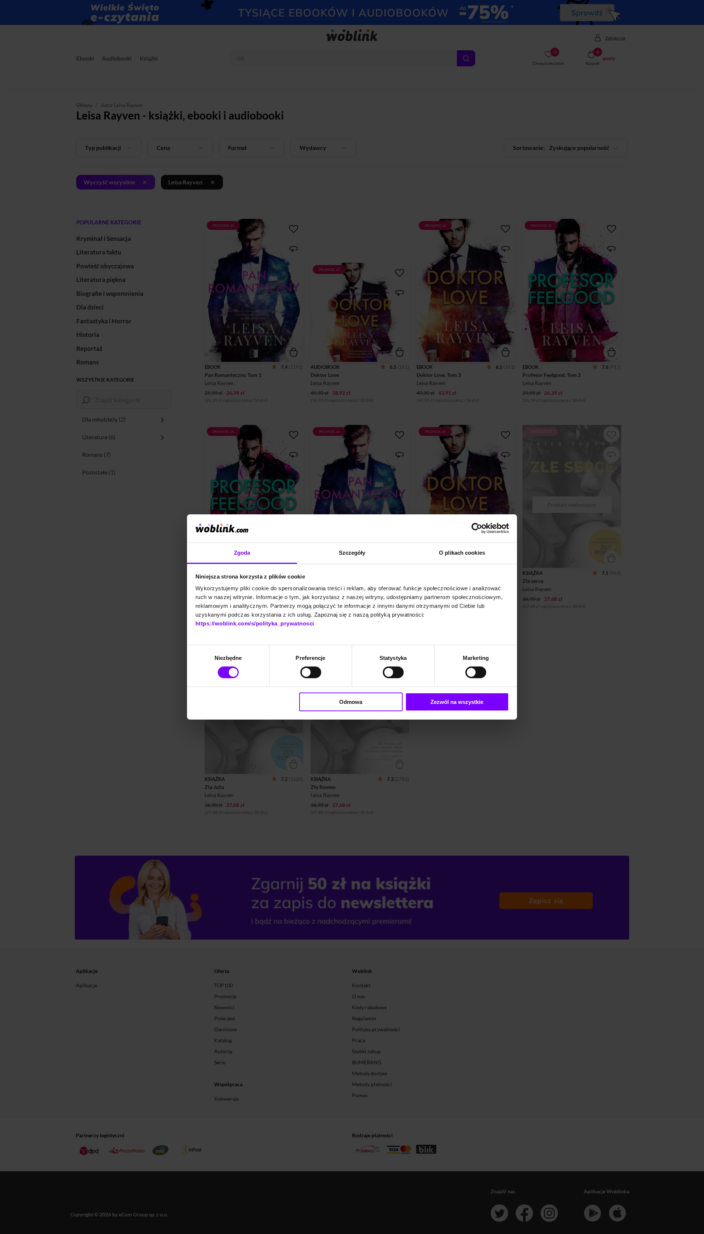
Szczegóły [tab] (352, 553)
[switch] (310, 672)
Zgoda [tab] (242, 553)
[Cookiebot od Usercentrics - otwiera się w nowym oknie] (477, 528)
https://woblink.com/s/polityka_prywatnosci (254, 623)
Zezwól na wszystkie (456, 702)
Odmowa (350, 702)
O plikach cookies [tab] (462, 553)
